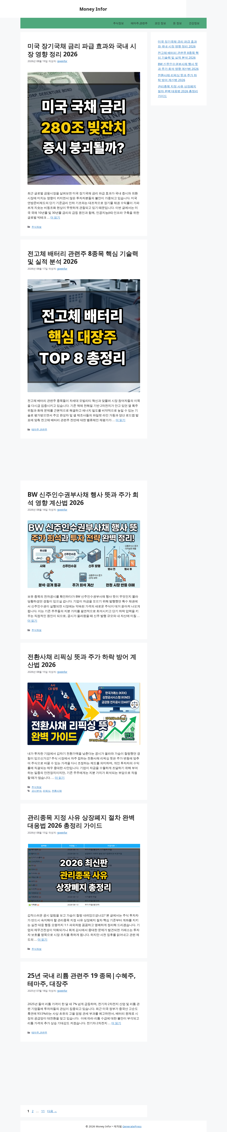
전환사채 (57, 790)
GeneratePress (132, 1126)
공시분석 (36, 790)
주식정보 (118, 23)
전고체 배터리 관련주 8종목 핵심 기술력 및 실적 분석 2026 (82, 257)
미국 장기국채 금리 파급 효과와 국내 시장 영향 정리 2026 (81, 50)
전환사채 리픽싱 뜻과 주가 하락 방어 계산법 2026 (81, 660)
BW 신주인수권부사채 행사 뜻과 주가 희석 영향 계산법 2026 (83, 498)
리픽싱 (46, 790)
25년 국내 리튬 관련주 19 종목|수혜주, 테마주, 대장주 (81, 979)
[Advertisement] (16, 81)
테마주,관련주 (139, 23)
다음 (52, 1111)
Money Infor (93, 9)
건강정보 (194, 23)
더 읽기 (55, 217)
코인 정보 (160, 23)
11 (43, 1111)
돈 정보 (177, 23)
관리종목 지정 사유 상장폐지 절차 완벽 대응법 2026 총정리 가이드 (81, 821)
